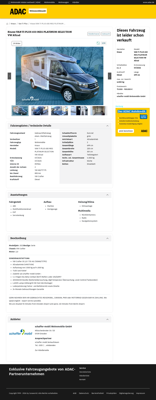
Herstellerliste (85, 372)
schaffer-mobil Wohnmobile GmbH (131, 96)
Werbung (119, 106)
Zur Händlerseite (42, 350)
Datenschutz (84, 393)
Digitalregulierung (126, 393)
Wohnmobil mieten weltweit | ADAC (25, 2)
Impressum (140, 393)
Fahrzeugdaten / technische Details (30, 125)
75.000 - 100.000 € (124, 89)
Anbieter (15, 319)
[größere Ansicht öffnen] (98, 43)
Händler (75, 2)
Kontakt (82, 379)
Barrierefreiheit (98, 393)
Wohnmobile (49, 2)
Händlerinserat (93, 34)
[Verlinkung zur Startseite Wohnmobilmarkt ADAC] (16, 11)
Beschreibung (18, 238)
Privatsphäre (111, 393)
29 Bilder (16, 43)
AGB (74, 393)
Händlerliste (84, 376)
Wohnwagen (63, 2)
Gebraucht (106, 34)
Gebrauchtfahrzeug (43, 133)
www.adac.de (148, 2)
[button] (9, 76)
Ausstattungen (18, 194)
